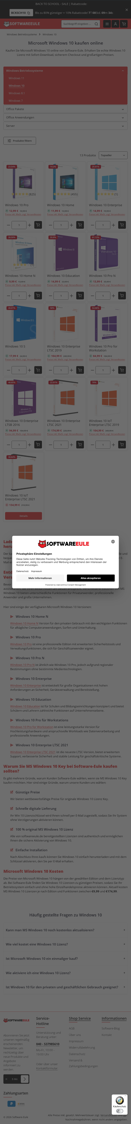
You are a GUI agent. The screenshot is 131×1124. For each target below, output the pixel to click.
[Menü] (125, 1096)
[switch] (119, 1111)
